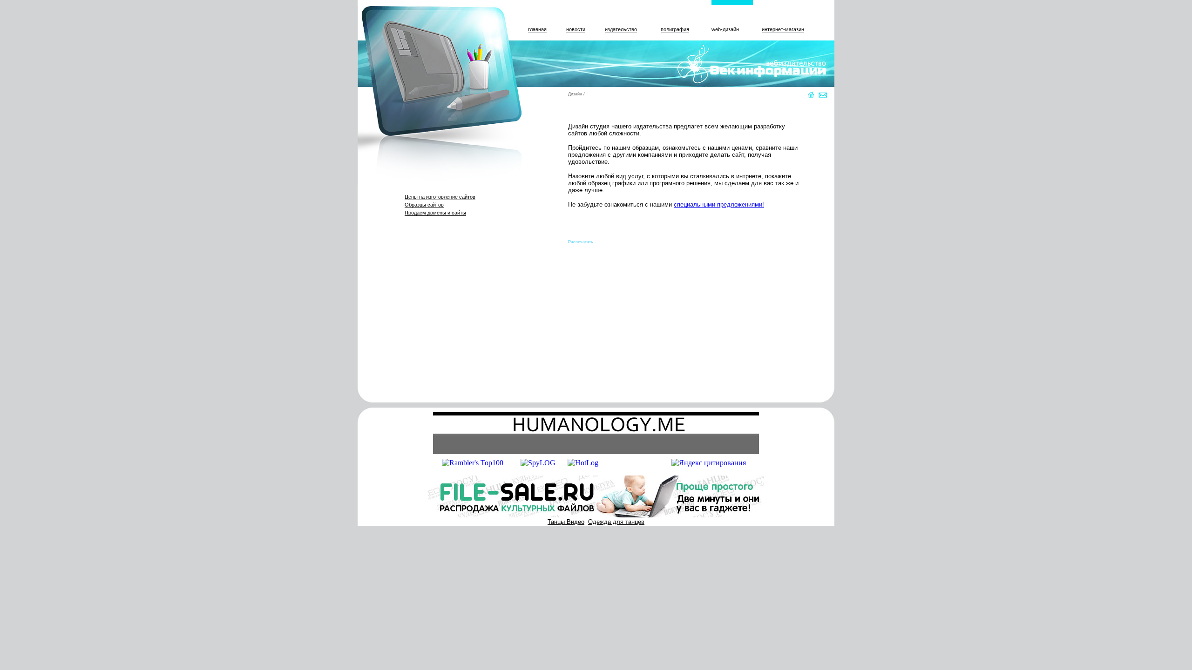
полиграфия (675, 29)
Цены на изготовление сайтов (440, 197)
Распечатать (580, 242)
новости (575, 29)
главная (537, 29)
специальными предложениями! (719, 204)
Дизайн (575, 94)
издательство (621, 29)
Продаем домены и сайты (435, 212)
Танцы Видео (566, 521)
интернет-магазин (783, 29)
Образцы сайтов (424, 205)
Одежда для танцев (616, 521)
